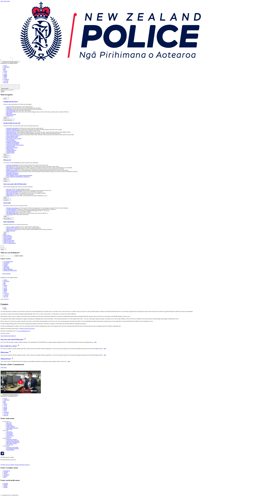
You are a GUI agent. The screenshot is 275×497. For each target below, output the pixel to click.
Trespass (5, 265)
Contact (5, 473)
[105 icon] (5, 300)
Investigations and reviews (12, 172)
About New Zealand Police (12, 165)
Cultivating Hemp (10, 151)
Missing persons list (10, 230)
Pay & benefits (9, 433)
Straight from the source (10, 101)
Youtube (5, 486)
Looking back (9, 425)
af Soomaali (6, 79)
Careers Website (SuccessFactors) (8, 335)
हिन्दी (4, 69)
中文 (4, 68)
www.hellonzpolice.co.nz (24, 331)
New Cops (8, 189)
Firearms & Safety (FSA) (12, 137)
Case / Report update (8, 261)
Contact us (6, 200)
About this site (6, 470)
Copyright (5, 472)
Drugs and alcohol (10, 139)
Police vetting (6, 268)
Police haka (9, 424)
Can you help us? (8, 218)
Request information (8, 269)
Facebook (5, 483)
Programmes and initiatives (12, 174)
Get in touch (7, 203)
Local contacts (9, 214)
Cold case (8, 228)
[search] (2, 246)
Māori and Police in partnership (13, 167)
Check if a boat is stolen (11, 229)
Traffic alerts (9, 109)
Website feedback (10, 449)
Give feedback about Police (12, 213)
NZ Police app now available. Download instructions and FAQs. (15, 464)
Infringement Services (11, 132)
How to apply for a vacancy (12, 193)
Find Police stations (10, 211)
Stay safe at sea (9, 444)
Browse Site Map (6, 273)
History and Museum (11, 171)
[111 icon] (2, 300)
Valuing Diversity (10, 195)
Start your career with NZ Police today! (15, 184)
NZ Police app (9, 115)
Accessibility (6, 474)
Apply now (8, 437)
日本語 (5, 76)
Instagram (5, 484)
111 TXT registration (11, 210)
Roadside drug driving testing (10, 270)
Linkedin (5, 487)
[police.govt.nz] (101, 60)
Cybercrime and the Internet (12, 143)
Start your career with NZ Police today (12, 339)
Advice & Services (8, 120)
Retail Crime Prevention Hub (12, 442)
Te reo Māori (6, 67)
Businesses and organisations (12, 142)
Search (2, 90)
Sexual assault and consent (12, 136)
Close (5, 117)
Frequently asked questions (12, 128)
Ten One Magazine (10, 110)
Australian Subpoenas (11, 150)
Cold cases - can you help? (12, 447)
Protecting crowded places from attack (15, 145)
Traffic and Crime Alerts (8, 240)
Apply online (4, 367)
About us (6, 157)
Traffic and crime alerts (8, 241)
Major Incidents (7, 235)
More (95, 342)
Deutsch (5, 75)
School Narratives (7, 238)
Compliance (6, 266)
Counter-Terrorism (10, 146)
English (5, 65)
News (5, 98)
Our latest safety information (12, 440)
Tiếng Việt (5, 82)
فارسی (5, 73)
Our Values (8, 166)
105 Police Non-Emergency (12, 208)
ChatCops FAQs (10, 435)
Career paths (9, 431)
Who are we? (7, 160)
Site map (5, 476)
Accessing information (11, 141)
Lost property (6, 262)
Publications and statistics (12, 170)
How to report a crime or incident (13, 138)
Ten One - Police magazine (9, 243)
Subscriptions (9, 111)
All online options (10, 152)
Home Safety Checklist (11, 443)
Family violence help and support (13, 134)
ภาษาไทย (5, 81)
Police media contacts (11, 114)
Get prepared (9, 434)
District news (9, 108)
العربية (5, 72)
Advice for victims (10, 130)
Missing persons (10, 148)
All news (8, 106)
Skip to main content (5, 1)
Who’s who (9, 422)
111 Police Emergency (11, 209)
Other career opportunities (12, 191)
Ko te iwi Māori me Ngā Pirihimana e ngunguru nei (18, 176)
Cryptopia (5, 264)
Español (5, 71)
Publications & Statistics (11, 439)
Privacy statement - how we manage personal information (19, 175)
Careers (6, 181)
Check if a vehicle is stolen (12, 226)
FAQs (4, 477)
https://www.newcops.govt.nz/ (28, 328)
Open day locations (7, 236)
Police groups (9, 194)
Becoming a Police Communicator (14, 190)
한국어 (5, 78)
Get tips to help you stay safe (11, 123)
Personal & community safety (13, 129)
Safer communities (8, 221)
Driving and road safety (11, 133)
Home (4, 234)
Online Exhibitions (10, 426)
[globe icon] (2, 276)
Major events (9, 113)
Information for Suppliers (12, 147)
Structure (8, 169)
